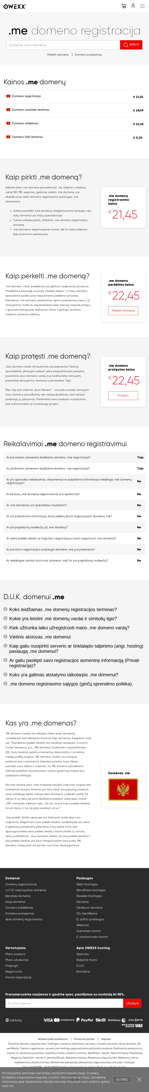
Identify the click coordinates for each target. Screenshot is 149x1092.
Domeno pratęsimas (88, 54)
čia (11, 1086)
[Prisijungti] (133, 6)
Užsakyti (132, 1003)
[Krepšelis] (124, 6)
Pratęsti (123, 395)
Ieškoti (134, 44)
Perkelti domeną (57, 54)
